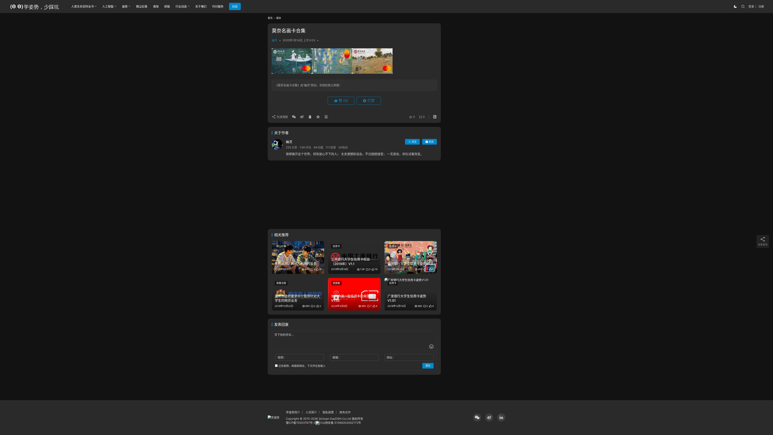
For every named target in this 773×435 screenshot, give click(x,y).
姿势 (125, 6)
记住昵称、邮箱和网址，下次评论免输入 (302, 365)
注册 (761, 6)
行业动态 (181, 6)
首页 (270, 18)
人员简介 (311, 412)
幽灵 (274, 40)
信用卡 (336, 246)
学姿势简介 (293, 412)
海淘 (156, 6)
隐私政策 (328, 412)
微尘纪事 (141, 6)
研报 (167, 6)
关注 (414, 141)
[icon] (477, 417)
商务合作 (345, 412)
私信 (431, 141)
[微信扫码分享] (294, 116)
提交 (428, 365)
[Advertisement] (354, 197)
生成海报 (282, 116)
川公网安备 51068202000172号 (340, 422)
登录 (751, 6)
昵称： (281, 357)
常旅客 (336, 283)
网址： (391, 357)
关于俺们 (201, 6)
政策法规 (281, 283)
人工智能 (108, 6)
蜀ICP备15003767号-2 (300, 422)
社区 (235, 6)
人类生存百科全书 (82, 6)
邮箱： (336, 357)
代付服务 (217, 6)
